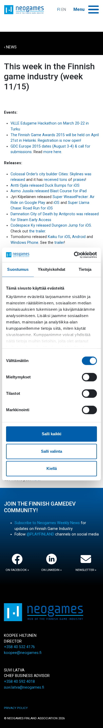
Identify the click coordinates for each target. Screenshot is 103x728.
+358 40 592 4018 (19, 681)
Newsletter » (86, 570)
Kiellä (51, 468)
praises (79, 179)
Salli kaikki (51, 434)
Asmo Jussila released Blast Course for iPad (49, 191)
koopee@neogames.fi (22, 653)
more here (52, 152)
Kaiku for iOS (59, 237)
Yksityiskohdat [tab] (51, 269)
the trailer (37, 231)
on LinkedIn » (51, 570)
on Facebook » (17, 570)
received (51, 179)
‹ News (10, 47)
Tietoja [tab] (85, 269)
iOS (56, 202)
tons (63, 179)
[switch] (89, 377)
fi (58, 9)
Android (79, 237)
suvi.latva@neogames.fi (24, 687)
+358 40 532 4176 (19, 647)
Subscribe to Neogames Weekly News (47, 523)
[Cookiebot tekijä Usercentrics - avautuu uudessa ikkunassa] (74, 254)
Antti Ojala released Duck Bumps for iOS (45, 185)
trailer (59, 242)
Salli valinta (51, 451)
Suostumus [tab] (18, 269)
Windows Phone (24, 242)
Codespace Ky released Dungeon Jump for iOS (51, 225)
